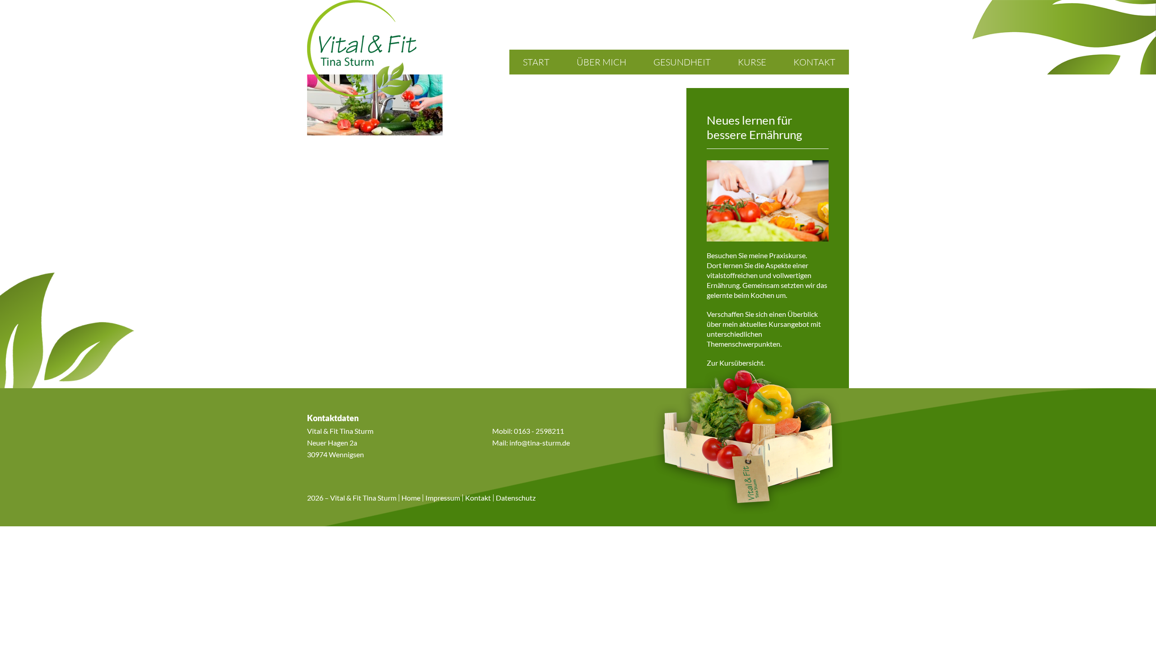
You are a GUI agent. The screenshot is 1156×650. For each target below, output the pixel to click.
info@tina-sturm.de (539, 442)
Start (536, 62)
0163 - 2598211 (539, 431)
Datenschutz (516, 497)
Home (410, 497)
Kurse (752, 62)
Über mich (601, 62)
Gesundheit (682, 62)
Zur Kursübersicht (735, 362)
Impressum (442, 497)
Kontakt (814, 62)
